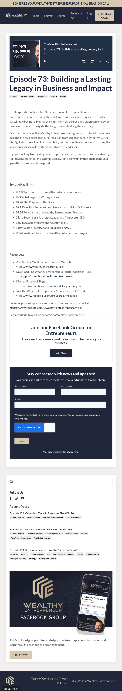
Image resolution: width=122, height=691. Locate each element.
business (13, 97)
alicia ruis (14, 554)
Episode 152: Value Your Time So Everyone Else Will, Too (42, 513)
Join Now (61, 353)
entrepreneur (42, 97)
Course (61, 15)
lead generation (71, 533)
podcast (54, 97)
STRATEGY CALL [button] (104, 15)
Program (48, 15)
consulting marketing (54, 533)
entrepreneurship (33, 517)
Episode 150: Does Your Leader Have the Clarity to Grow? (43, 549)
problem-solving (92, 554)
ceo (49, 554)
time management (73, 517)
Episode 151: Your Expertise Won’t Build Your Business (42, 529)
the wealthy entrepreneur (53, 517)
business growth (27, 97)
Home (35, 15)
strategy (32, 559)
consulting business (35, 533)
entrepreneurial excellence (63, 554)
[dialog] (11, 688)
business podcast (17, 517)
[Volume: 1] (107, 61)
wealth (63, 97)
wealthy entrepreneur (42, 538)
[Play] (44, 61)
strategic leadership (18, 559)
